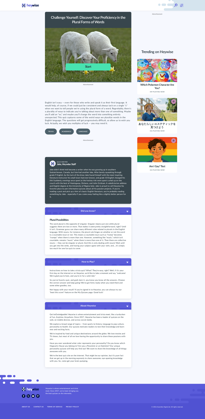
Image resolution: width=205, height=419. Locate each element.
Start (88, 66)
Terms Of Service (54, 407)
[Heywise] (30, 391)
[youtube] (33, 396)
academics (66, 131)
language (83, 131)
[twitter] (28, 396)
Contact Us (39, 407)
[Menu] (181, 5)
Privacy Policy (72, 407)
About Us (26, 407)
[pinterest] (38, 396)
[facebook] (23, 396)
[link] (30, 5)
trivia (51, 131)
